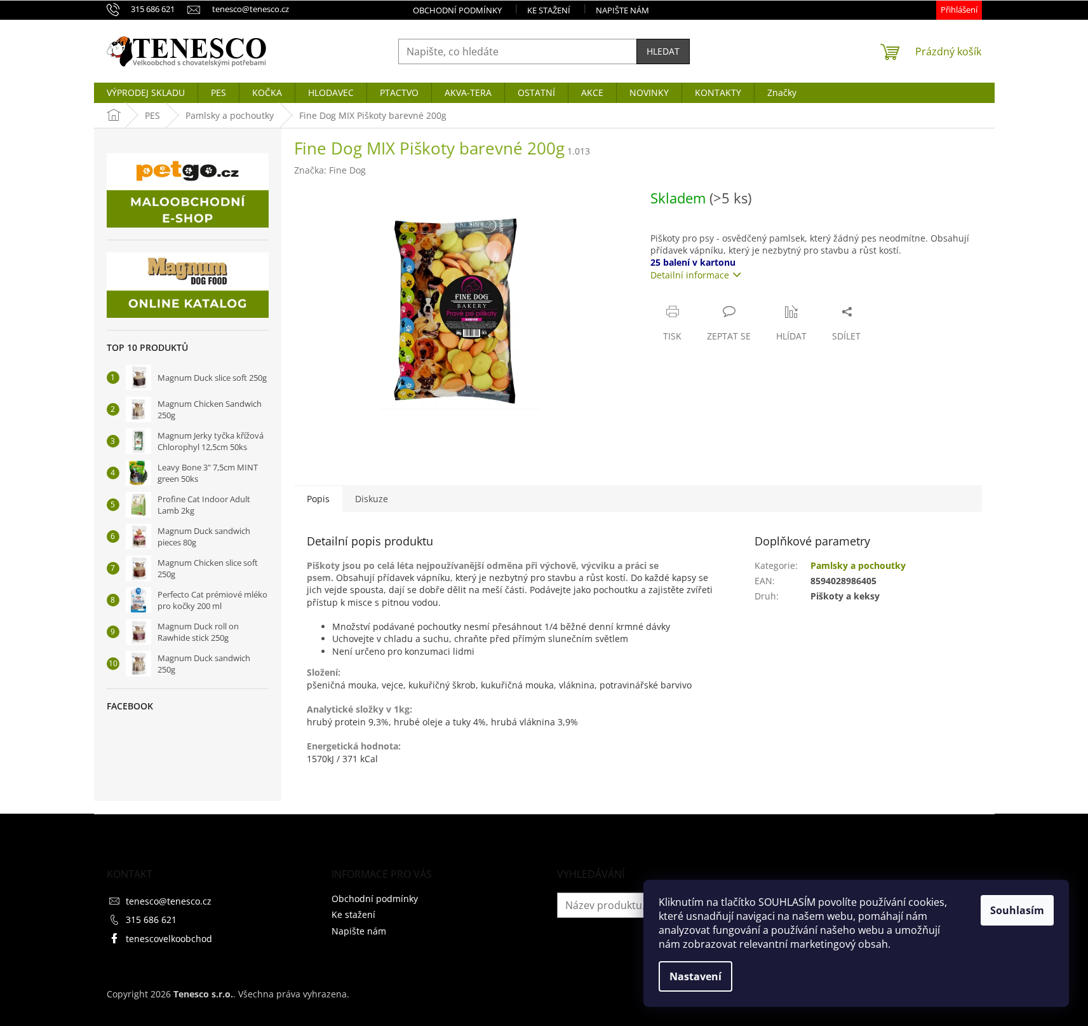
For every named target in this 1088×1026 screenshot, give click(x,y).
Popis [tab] (318, 499)
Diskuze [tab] (371, 499)
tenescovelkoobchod (169, 939)
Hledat (663, 51)
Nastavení (695, 976)
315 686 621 (151, 919)
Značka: (330, 170)
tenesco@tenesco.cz (169, 901)
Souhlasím (1017, 910)
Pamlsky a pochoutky (858, 565)
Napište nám (622, 10)
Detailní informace (689, 275)
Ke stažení (548, 10)
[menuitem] (146, 93)
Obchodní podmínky (457, 10)
